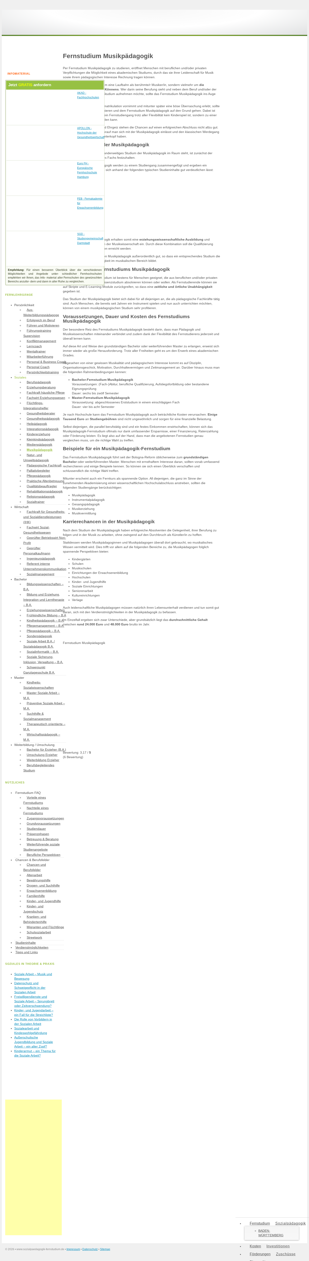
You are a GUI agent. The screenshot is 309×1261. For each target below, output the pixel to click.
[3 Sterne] (97, 697)
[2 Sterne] (165, 662)
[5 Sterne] (97, 732)
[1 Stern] (97, 662)
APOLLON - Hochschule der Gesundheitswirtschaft (90, 133)
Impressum (73, 1249)
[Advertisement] (33, 1167)
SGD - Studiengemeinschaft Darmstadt (90, 238)
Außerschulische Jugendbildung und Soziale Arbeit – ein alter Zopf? (33, 1042)
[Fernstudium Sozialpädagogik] (39, 29)
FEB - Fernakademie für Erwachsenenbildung (90, 203)
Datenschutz (90, 1249)
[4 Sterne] (165, 697)
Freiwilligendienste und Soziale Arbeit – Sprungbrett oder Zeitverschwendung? (34, 1001)
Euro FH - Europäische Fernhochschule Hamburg (87, 170)
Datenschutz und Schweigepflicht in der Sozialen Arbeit (29, 987)
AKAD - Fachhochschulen (88, 95)
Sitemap (105, 1249)
